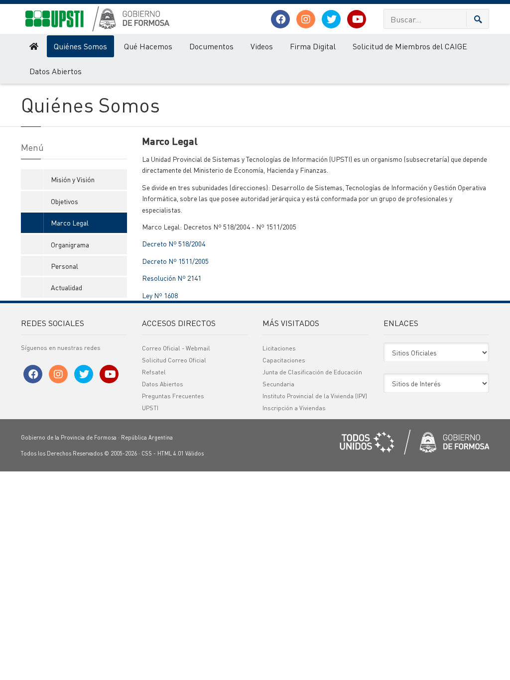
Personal (64, 265)
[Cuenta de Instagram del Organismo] (305, 19)
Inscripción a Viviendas (294, 408)
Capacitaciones (283, 360)
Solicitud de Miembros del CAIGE (410, 46)
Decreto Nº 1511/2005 (175, 260)
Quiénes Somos (80, 46)
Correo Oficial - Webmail (176, 348)
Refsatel (154, 372)
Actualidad (66, 287)
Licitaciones (279, 348)
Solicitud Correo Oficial (174, 360)
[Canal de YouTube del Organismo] (356, 19)
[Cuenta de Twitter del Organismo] (331, 19)
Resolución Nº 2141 (171, 277)
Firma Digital (313, 46)
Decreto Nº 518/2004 (173, 243)
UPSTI (150, 408)
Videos (262, 46)
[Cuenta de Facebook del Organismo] (280, 19)
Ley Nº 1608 (160, 295)
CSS (146, 453)
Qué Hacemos (148, 46)
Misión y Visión (73, 179)
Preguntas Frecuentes (173, 396)
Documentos (211, 46)
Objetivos (64, 201)
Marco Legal (70, 222)
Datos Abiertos (55, 71)
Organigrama (70, 244)
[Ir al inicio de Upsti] (33, 46)
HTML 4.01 (170, 453)
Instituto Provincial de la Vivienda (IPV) (314, 396)
